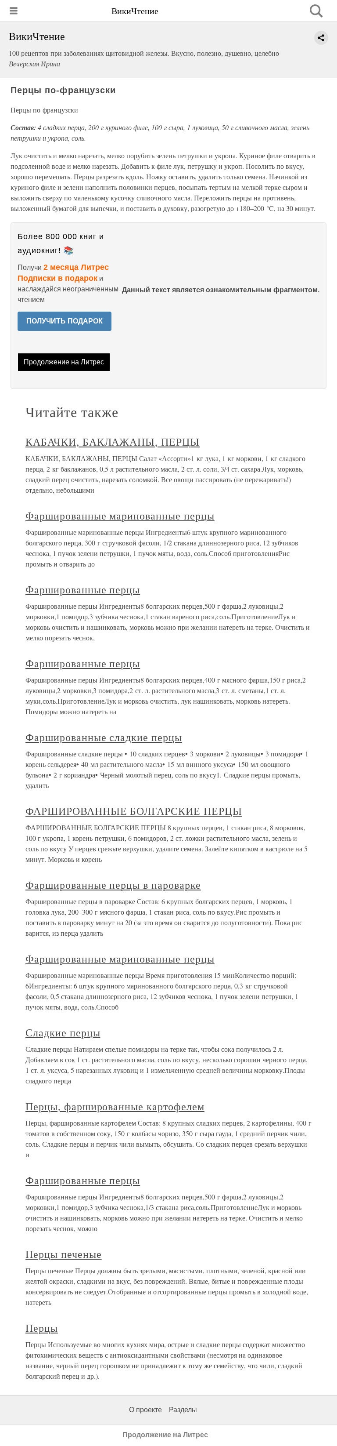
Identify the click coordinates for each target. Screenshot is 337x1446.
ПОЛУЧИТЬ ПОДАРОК (64, 321)
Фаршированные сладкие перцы (103, 737)
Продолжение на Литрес (64, 362)
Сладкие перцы (62, 1032)
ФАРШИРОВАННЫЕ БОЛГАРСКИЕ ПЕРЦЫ (133, 811)
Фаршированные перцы (82, 589)
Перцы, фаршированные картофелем (114, 1106)
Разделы (183, 1409)
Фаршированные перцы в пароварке (113, 885)
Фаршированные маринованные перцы (120, 516)
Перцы (41, 1328)
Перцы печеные (63, 1254)
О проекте (145, 1409)
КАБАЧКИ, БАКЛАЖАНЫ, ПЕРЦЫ (112, 442)
